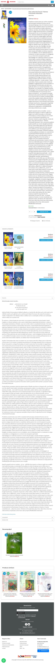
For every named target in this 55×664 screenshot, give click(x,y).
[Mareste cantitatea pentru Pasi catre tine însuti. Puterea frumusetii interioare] (34, 212)
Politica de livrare (5, 646)
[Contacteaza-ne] (48, 5)
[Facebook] (26, 624)
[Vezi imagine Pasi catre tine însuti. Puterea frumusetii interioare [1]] (4, 18)
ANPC (21, 646)
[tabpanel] (17, 30)
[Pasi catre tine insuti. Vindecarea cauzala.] (14, 543)
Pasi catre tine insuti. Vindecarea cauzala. (14, 555)
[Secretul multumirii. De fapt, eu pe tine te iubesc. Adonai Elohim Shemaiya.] (45, 581)
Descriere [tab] (4, 298)
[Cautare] (52, 2)
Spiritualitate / (8, 8)
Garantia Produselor (24, 645)
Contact (4, 648)
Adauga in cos (44, 211)
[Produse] (2, 6)
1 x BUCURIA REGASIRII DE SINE (18, 247)
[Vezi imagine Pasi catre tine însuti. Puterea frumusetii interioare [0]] (4, 13)
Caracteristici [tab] (5, 517)
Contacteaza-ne (44, 650)
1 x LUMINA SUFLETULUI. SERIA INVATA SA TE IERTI (19, 267)
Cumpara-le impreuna (46, 240)
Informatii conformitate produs (8, 514)
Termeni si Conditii (6, 643)
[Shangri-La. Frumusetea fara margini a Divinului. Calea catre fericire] (27, 581)
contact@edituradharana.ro (28, 633)
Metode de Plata (23, 641)
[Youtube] (29, 624)
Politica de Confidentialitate (8, 645)
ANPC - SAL (22, 648)
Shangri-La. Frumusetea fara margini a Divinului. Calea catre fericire (27, 594)
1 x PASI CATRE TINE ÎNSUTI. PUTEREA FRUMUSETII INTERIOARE (8, 247)
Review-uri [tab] (5, 520)
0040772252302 (28, 631)
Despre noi (4, 641)
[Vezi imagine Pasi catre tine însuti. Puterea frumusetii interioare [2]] (4, 26)
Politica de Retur (23, 643)
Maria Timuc (31, 15)
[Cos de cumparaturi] (52, 5)
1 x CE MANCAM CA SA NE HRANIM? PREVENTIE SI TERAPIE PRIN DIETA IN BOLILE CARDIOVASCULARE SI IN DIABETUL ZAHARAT (19, 287)
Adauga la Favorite (35, 220)
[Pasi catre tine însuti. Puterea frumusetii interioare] (17, 30)
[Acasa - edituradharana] (8, 2)
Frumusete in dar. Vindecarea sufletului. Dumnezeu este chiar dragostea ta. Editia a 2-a (10, 594)
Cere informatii (46, 220)
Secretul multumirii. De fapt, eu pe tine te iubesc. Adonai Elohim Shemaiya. (45, 594)
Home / (3, 8)
